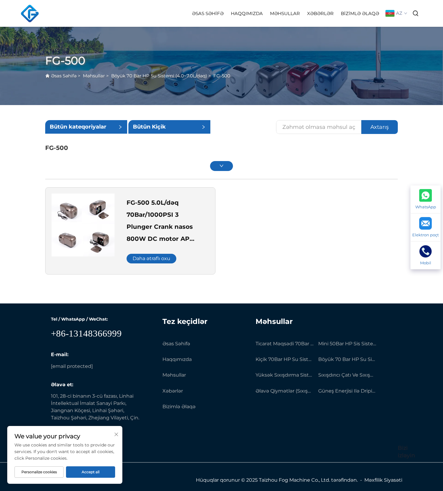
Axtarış (379, 127)
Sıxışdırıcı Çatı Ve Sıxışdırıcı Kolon (347, 375)
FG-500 (221, 76)
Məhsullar (285, 13)
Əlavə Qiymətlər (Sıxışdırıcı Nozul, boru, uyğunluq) (285, 391)
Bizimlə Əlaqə (360, 13)
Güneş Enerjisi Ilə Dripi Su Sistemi (347, 391)
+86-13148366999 (86, 333)
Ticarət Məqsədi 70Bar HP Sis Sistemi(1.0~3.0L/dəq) (285, 343)
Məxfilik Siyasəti (383, 480)
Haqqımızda (247, 13)
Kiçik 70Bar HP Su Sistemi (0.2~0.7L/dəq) (285, 359)
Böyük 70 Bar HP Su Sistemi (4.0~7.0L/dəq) (159, 76)
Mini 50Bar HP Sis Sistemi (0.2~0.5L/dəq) (347, 343)
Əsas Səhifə (208, 13)
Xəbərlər (320, 13)
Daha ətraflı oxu (151, 258)
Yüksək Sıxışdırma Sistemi (285, 375)
